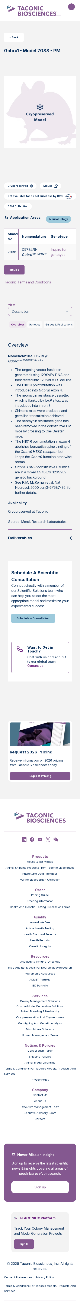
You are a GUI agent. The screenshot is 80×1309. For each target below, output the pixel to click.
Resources (40, 956)
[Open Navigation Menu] (71, 6)
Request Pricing (40, 776)
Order (40, 890)
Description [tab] (20, 311)
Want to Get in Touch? (40, 649)
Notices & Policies (40, 1045)
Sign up (40, 1187)
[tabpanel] (40, 434)
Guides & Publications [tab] (59, 324)
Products (40, 856)
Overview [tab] (17, 324)
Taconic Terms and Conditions (27, 282)
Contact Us (35, 665)
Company (40, 1090)
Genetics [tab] (34, 324)
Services (40, 996)
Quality (40, 917)
